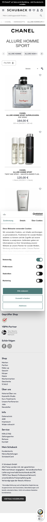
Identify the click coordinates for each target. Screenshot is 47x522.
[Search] (41, 16)
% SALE (5, 384)
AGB (3, 419)
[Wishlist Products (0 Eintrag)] (34, 10)
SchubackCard (8, 456)
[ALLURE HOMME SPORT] (22, 156)
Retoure (5, 439)
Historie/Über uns (9, 393)
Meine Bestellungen (10, 454)
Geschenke (6, 381)
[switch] (39, 266)
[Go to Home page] (17, 10)
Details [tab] (22, 221)
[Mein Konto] (38, 10)
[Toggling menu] (4, 10)
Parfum (5, 365)
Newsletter (6, 407)
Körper (5, 373)
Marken (5, 362)
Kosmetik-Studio (8, 396)
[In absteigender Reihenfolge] (42, 68)
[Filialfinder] (30, 10)
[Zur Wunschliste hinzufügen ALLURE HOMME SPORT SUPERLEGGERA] (40, 75)
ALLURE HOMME (14, 54)
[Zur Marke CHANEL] (22, 31)
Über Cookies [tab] (37, 221)
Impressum (6, 422)
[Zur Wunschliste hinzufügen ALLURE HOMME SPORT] (40, 132)
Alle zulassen (22, 291)
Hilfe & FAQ (6, 434)
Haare (4, 376)
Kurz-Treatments (9, 399)
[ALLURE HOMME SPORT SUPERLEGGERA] (22, 99)
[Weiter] (41, 53)
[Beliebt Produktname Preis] (32, 68)
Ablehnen (23, 306)
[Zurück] (3, 53)
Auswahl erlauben (22, 298)
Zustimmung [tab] (8, 221)
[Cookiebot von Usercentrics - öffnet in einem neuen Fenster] (33, 214)
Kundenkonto (7, 451)
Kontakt (5, 442)
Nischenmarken (8, 379)
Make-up (5, 368)
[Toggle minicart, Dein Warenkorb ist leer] (41, 10)
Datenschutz (7, 416)
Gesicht (5, 370)
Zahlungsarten (8, 436)
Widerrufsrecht (8, 424)
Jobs (4, 404)
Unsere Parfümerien (10, 401)
